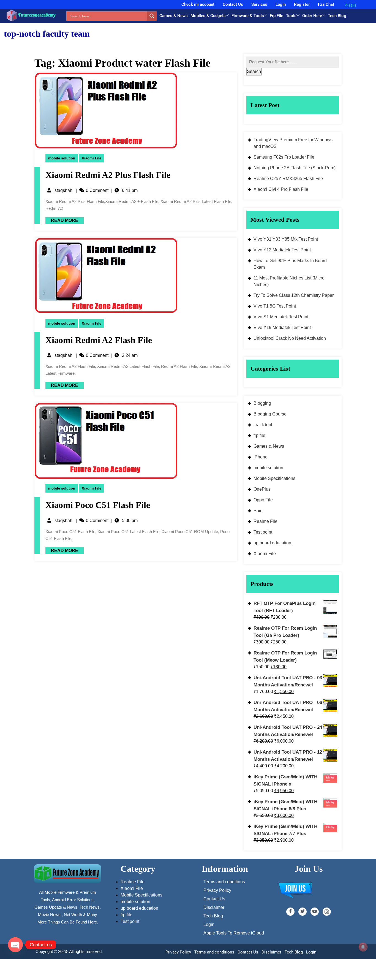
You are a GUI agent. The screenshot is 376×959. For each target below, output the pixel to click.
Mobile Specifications (274, 478)
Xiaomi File (91, 158)
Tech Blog (337, 15)
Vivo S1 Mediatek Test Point (281, 316)
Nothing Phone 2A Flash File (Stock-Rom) (295, 167)
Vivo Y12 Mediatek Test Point (282, 250)
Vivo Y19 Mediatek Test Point (282, 327)
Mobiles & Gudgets (208, 15)
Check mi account (197, 4)
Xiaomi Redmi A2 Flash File (98, 340)
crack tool (263, 424)
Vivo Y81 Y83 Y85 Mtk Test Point (286, 239)
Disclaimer (271, 952)
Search (254, 71)
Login (281, 4)
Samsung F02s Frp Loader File (284, 157)
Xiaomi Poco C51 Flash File (97, 505)
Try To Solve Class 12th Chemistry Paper (294, 295)
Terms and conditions (214, 952)
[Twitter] (302, 912)
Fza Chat (326, 4)
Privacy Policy (178, 952)
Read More (61, 220)
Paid (258, 510)
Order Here (312, 15)
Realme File (265, 521)
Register (302, 4)
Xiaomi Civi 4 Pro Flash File (281, 189)
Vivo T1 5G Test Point (275, 306)
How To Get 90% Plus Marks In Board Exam (290, 264)
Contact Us (233, 4)
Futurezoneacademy (37, 15)
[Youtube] (314, 912)
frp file (259, 435)
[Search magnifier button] (152, 16)
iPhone (261, 457)
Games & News (173, 15)
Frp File (276, 15)
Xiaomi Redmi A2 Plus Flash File (107, 175)
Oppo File (263, 500)
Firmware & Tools (247, 15)
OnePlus (262, 489)
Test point (263, 532)
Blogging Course (270, 414)
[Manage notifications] (363, 946)
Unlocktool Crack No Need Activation (290, 338)
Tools (291, 15)
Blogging (262, 403)
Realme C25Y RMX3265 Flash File (288, 178)
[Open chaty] (15, 944)
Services (259, 4)
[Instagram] (327, 912)
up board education (272, 542)
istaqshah (62, 190)
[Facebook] (290, 912)
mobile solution (61, 158)
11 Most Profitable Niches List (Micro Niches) (289, 281)
